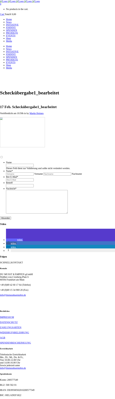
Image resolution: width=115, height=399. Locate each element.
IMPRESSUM (7, 317)
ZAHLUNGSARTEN (10, 327)
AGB (2, 337)
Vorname (38, 174)
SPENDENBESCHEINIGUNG (15, 342)
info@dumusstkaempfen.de (13, 295)
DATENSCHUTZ (9, 322)
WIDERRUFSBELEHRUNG (14, 332)
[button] (14, 239)
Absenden (5, 218)
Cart (2, 14)
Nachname (77, 174)
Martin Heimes (36, 113)
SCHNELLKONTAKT (11, 262)
